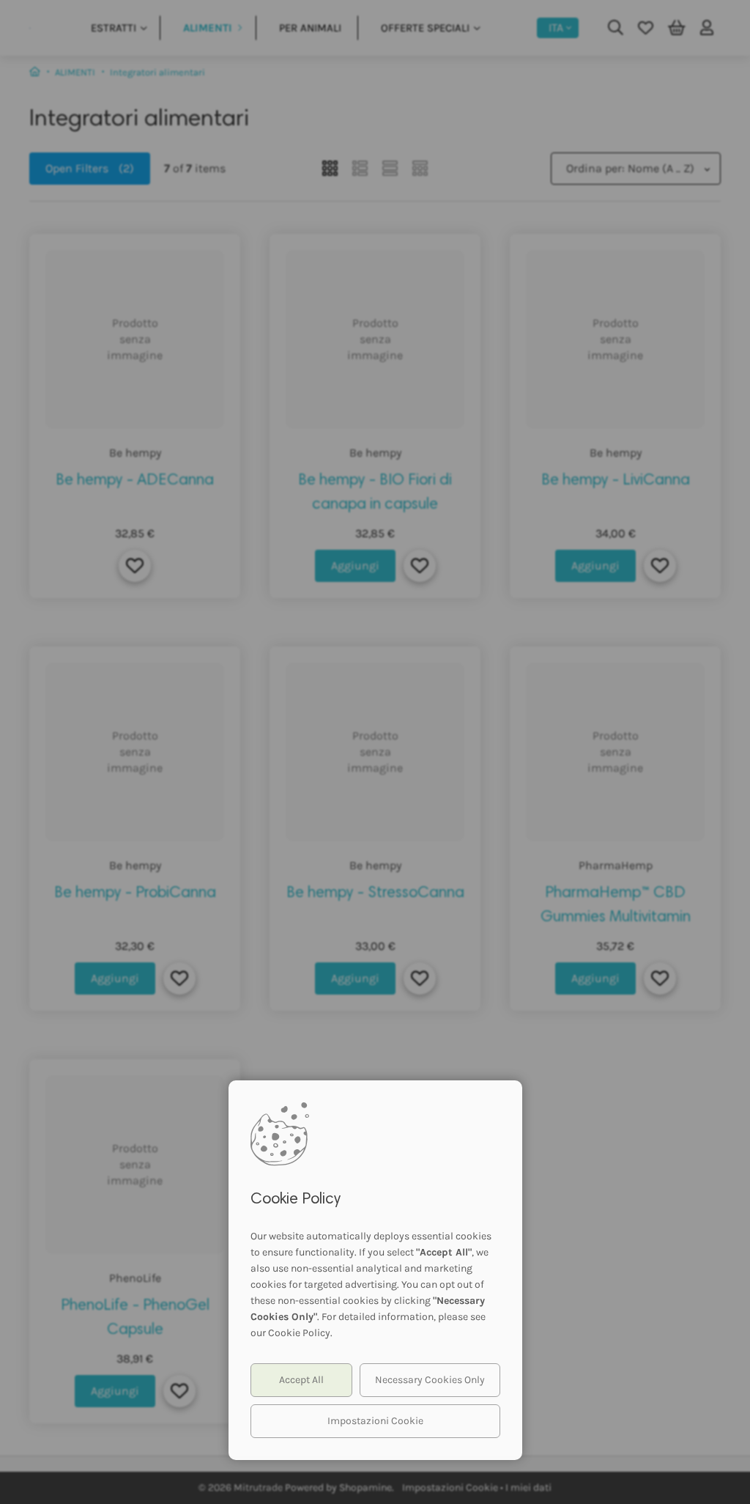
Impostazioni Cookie (375, 1421)
